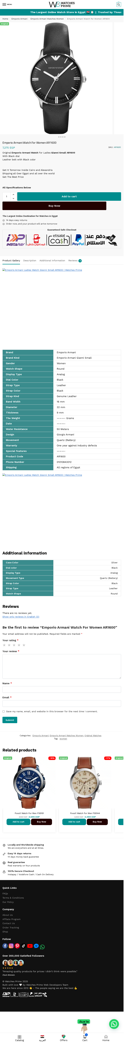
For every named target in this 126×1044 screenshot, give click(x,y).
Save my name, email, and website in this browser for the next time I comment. (52, 711)
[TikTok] (23, 945)
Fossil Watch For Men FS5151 (29, 813)
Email (7, 697)
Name (7, 683)
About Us (7, 915)
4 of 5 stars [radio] (19, 645)
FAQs (5, 893)
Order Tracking (10, 927)
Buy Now (54, 205)
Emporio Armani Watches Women (47, 19)
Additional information (52, 260)
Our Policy (8, 902)
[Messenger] (36, 945)
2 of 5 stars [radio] (9, 645)
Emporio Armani (19, 19)
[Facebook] (5, 945)
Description (29, 260)
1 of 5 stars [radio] (4, 645)
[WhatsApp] (42, 947)
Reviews (74, 260)
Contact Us (8, 923)
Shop (5, 931)
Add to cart (69, 196)
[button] (118, 4)
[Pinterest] (17, 945)
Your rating (10, 640)
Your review (10, 651)
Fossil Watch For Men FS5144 (85, 813)
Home (5, 19)
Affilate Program (11, 919)
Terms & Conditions (13, 897)
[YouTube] (30, 946)
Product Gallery (11, 260)
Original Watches (92, 735)
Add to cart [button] (18, 822)
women (63, 738)
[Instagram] (11, 945)
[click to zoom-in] (56, 78)
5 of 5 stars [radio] (24, 645)
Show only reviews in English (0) (20, 616)
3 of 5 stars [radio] (14, 645)
